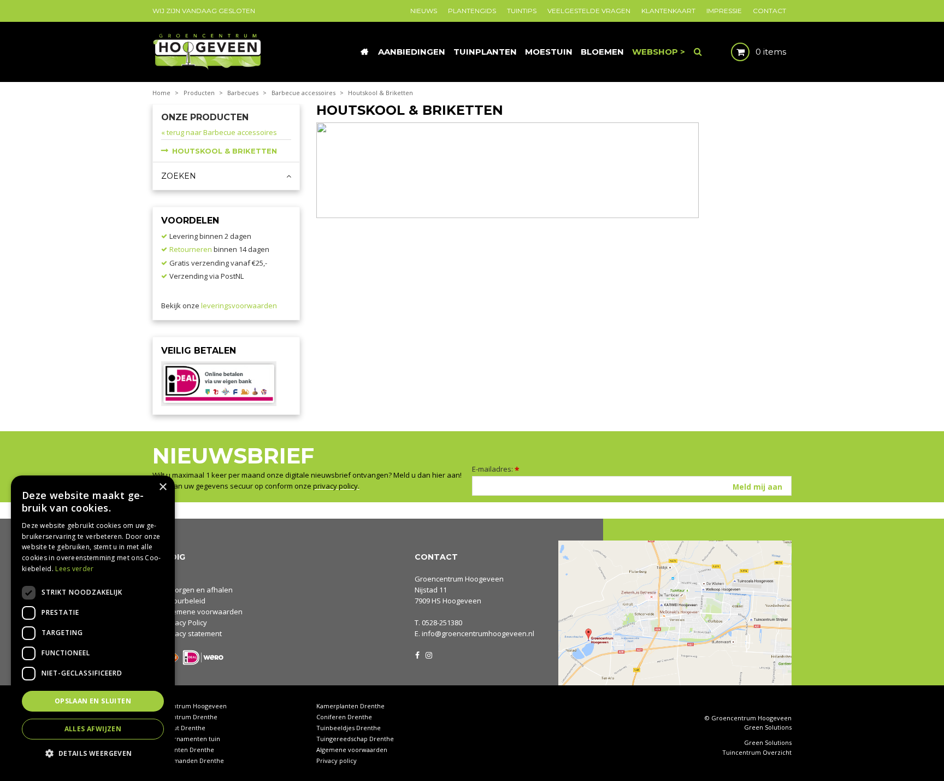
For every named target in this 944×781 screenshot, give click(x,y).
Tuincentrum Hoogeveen (189, 706)
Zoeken (178, 176)
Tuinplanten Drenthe (183, 749)
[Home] (364, 52)
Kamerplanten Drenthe (350, 706)
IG (428, 654)
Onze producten (205, 117)
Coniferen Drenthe (344, 717)
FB (417, 654)
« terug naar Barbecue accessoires (219, 132)
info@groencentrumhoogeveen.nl (478, 633)
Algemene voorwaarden (202, 611)
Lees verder (74, 568)
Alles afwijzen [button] (93, 728)
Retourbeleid (183, 601)
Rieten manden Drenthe (188, 760)
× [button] (162, 487)
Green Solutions (768, 727)
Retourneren (190, 249)
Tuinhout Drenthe (178, 728)
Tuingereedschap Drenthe (355, 739)
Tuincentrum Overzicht (757, 752)
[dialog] (93, 622)
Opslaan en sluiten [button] (93, 701)
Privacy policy (336, 760)
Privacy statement (192, 633)
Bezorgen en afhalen (197, 590)
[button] (93, 753)
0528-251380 (442, 622)
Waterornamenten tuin (186, 739)
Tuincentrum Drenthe (184, 717)
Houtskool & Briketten (224, 150)
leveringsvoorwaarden (239, 305)
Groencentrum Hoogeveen (459, 579)
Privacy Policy (184, 622)
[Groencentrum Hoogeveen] (207, 51)
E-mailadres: (496, 469)
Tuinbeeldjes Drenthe (348, 728)
